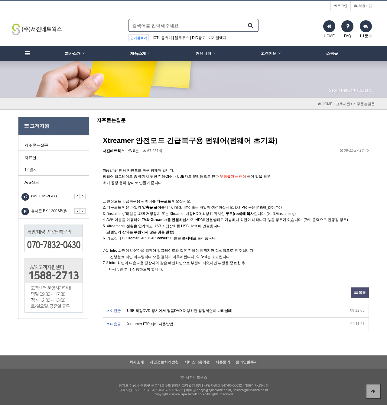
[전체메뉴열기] (27, 53)
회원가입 (365, 6)
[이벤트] (25, 211)
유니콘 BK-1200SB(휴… (51, 211)
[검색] (250, 25)
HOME (327, 104)
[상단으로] (373, 391)
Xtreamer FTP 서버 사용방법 (150, 324)
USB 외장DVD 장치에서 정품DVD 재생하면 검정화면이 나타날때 (179, 311)
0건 (135, 151)
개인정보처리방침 (164, 362)
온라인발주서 (247, 362)
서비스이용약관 (197, 362)
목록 (362, 292)
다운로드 (164, 201)
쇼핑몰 (332, 53)
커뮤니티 (203, 53)
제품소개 (138, 53)
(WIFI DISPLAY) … (46, 196)
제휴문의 (223, 362)
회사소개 (73, 53)
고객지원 (269, 53)
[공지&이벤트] (25, 197)
